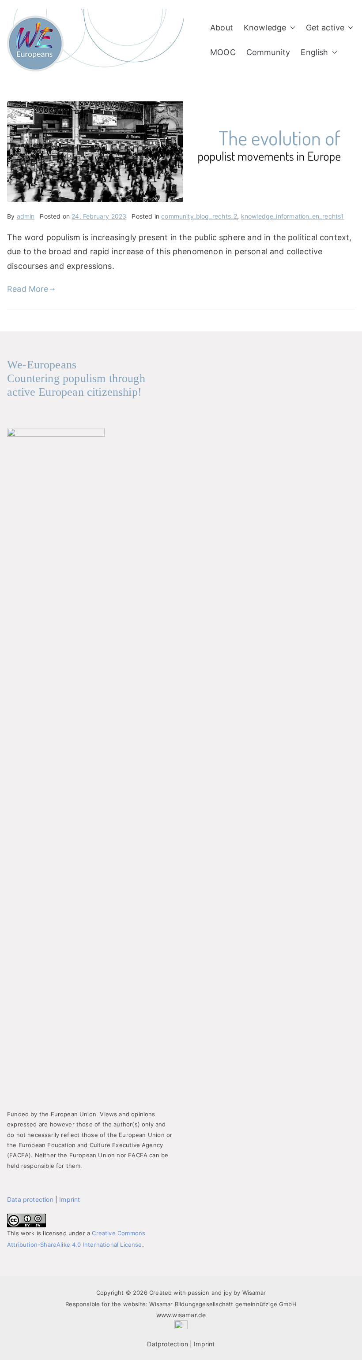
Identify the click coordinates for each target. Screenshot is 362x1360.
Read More (28, 289)
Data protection (30, 1199)
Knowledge (265, 27)
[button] (291, 28)
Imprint (69, 1199)
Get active (325, 27)
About (221, 27)
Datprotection (167, 1344)
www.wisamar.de (181, 1315)
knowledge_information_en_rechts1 (292, 216)
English (314, 52)
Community (268, 52)
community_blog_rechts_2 (199, 216)
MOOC (223, 52)
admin (26, 216)
